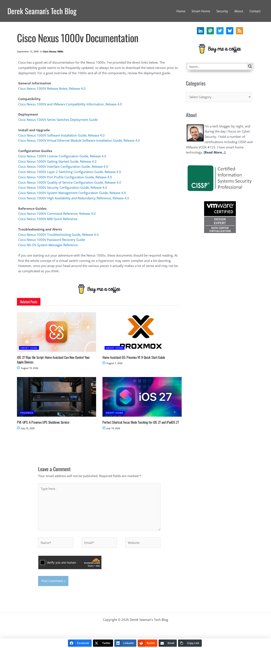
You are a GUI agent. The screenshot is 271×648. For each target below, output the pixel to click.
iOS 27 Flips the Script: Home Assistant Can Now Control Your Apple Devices (53, 359)
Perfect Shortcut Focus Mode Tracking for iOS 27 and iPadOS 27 (140, 422)
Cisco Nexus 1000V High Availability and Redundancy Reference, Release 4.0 (73, 198)
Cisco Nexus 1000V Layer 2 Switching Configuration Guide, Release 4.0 (69, 172)
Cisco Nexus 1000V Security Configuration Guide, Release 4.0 (62, 187)
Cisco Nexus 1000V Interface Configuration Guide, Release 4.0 (63, 166)
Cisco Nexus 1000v (53, 51)
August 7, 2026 (114, 363)
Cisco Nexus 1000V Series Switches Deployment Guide (58, 119)
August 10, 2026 (29, 368)
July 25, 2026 (27, 428)
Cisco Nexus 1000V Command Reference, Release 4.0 (57, 213)
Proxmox (26, 412)
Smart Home (29, 347)
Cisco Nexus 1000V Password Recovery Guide (51, 239)
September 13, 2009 (28, 51)
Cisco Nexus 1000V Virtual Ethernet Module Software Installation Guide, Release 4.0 (79, 140)
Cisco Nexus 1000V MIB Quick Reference (47, 219)
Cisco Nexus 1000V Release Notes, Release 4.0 (52, 88)
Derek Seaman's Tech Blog (41, 10)
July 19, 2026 (113, 428)
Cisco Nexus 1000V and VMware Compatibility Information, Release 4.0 (70, 104)
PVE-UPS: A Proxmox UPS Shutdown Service (43, 422)
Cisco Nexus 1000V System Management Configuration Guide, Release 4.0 (72, 193)
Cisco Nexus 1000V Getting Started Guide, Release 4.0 (57, 161)
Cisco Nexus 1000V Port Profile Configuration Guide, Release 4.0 (65, 177)
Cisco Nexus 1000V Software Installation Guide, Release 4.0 (61, 135)
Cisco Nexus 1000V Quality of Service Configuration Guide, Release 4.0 (69, 182)
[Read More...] (214, 152)
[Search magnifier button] (250, 66)
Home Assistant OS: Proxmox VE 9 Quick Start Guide (133, 357)
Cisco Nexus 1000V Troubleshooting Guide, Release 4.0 (58, 234)
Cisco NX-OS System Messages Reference (48, 245)
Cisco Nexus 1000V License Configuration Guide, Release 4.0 (62, 156)
